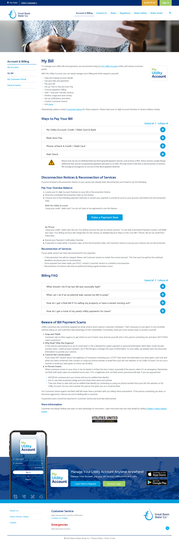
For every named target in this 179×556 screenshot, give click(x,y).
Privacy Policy (97, 538)
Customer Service (74, 109)
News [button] (113, 13)
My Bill (10, 73)
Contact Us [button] (101, 13)
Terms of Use (109, 538)
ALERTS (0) (150, 3)
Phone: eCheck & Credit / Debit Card (65, 146)
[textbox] (104, 7)
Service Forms (14, 85)
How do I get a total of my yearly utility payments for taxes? (78, 311)
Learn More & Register (85, 484)
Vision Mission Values (19, 517)
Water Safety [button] (140, 13)
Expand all (149, 123)
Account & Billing (18, 62)
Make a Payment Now (104, 217)
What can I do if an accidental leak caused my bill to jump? (77, 295)
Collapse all (163, 123)
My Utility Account (109, 66)
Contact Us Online (59, 518)
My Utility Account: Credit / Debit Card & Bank (71, 130)
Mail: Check (52, 154)
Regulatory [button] (125, 13)
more (50, 104)
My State (13, 3)
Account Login (114, 484)
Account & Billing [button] (84, 13)
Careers (13, 523)
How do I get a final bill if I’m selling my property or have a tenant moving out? (88, 303)
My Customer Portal (16, 79)
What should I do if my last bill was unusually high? (73, 287)
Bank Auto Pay (54, 138)
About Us (14, 511)
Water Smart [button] (156, 13)
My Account (13, 67)
